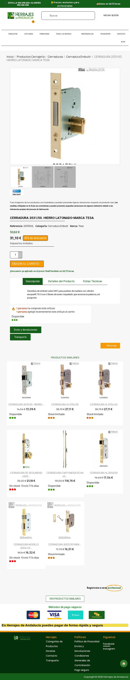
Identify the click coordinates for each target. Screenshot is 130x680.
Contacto (121, 34)
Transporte (105, 34)
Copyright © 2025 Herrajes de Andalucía (106, 676)
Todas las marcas (63, 34)
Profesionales (87, 34)
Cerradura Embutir (58, 226)
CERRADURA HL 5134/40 (103, 404)
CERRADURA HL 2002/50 (104, 472)
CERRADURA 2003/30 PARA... (64, 544)
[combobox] (71, 16)
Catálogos (28, 34)
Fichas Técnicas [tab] (92, 281)
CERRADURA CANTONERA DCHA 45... (65, 474)
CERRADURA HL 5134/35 (65, 404)
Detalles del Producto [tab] (61, 281)
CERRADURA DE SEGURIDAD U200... (26, 474)
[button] (117, 116)
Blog (123, 42)
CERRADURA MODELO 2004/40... (26, 546)
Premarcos (44, 34)
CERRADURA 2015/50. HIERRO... (26, 404)
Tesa (81, 226)
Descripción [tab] (33, 281)
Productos (13, 34)
